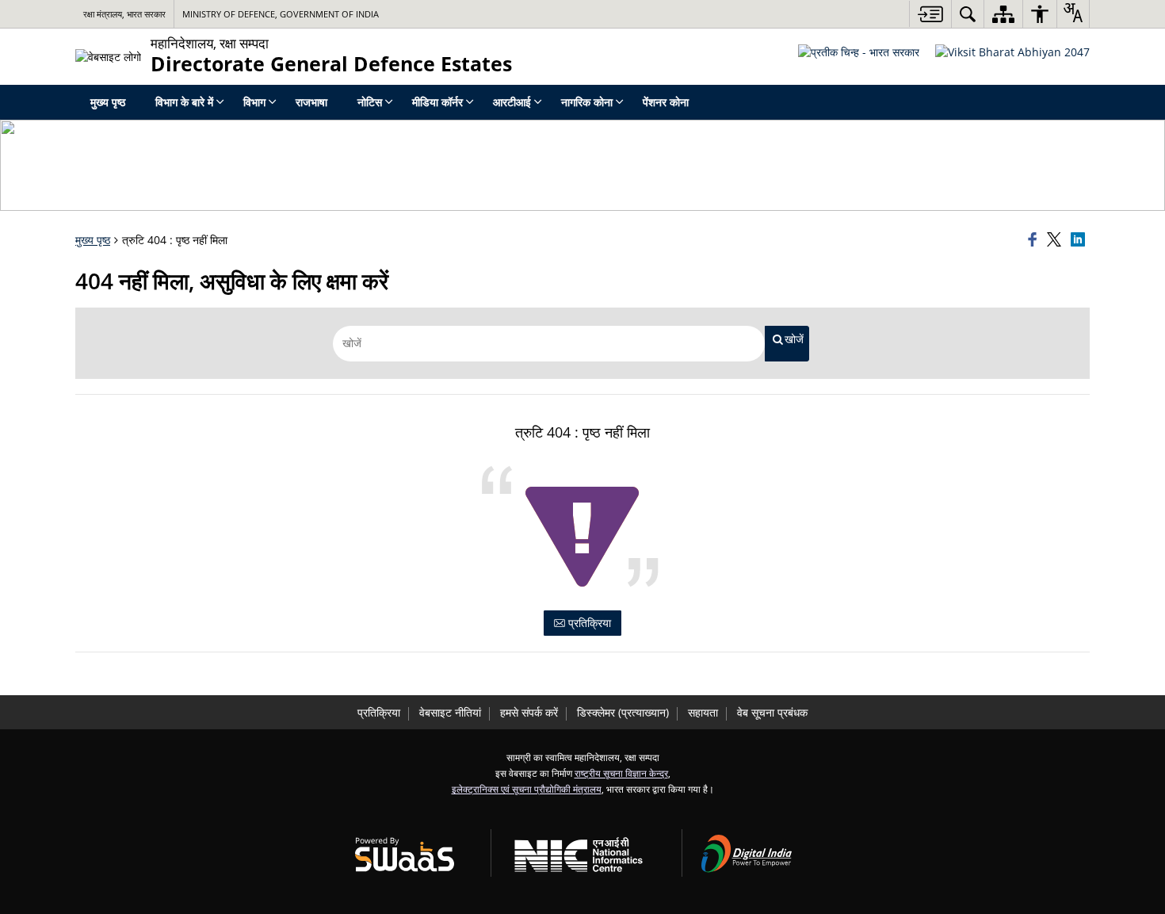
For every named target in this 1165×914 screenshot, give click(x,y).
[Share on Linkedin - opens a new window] (1080, 240)
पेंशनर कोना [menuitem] (666, 101)
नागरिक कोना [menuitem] (587, 101)
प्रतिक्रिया (588, 622)
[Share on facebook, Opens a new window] (1035, 240)
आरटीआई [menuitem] (512, 101)
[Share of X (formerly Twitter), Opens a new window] (1056, 240)
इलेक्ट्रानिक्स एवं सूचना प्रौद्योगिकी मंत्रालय (527, 788)
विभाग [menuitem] (254, 101)
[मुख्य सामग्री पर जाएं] (930, 14)
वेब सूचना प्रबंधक (772, 712)
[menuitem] (968, 14)
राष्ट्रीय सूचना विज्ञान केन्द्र (621, 773)
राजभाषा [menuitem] (311, 101)
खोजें (794, 339)
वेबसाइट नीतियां (450, 712)
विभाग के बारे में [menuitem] (184, 101)
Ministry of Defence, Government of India (280, 14)
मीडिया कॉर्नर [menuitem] (437, 101)
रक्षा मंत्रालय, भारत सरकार (124, 14)
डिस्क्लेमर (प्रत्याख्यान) (623, 712)
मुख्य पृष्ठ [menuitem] (107, 101)
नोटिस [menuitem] (369, 101)
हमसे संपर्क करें (529, 712)
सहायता (703, 712)
